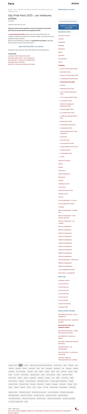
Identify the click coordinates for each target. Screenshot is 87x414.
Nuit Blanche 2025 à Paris (67, 124)
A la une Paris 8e (63, 300)
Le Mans (47, 378)
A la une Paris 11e (63, 283)
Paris (11, 3)
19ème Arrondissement (65, 263)
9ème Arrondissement (64, 230)
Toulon (58, 374)
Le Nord (26, 365)
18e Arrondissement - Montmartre (68, 259)
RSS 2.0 (16, 413)
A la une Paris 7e (63, 297)
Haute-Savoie (54, 387)
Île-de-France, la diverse (39, 392)
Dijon (58, 371)
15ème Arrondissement (65, 249)
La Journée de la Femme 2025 (69, 78)
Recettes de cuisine (43, 381)
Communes (32, 368)
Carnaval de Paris (65, 150)
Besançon (40, 378)
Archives (62, 85)
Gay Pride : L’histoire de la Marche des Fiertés (21, 64)
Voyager (71, 381)
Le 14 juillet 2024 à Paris (67, 112)
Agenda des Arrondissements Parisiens (41, 365)
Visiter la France (24, 384)
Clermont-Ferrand (67, 374)
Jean (24, 24)
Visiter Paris (61, 170)
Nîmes (53, 371)
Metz (75, 384)
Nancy (10, 387)
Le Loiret (45, 387)
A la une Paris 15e (63, 290)
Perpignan (68, 368)
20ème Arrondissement (65, 266)
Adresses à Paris (63, 193)
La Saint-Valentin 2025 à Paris (69, 146)
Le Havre (16, 374)
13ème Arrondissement (65, 243)
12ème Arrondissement (65, 239)
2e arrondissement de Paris (66, 203)
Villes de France (13, 384)
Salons (60, 52)
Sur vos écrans (51, 374)
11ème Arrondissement (65, 236)
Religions (21, 381)
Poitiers (29, 387)
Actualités (11, 371)
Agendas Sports (34, 374)
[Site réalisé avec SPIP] (77, 409)
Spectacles (61, 49)
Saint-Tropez (12, 378)
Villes (38, 368)
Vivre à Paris (62, 187)
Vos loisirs (61, 55)
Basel (26, 401)
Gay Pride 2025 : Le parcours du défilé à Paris (21, 60)
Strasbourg (57, 368)
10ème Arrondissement (65, 233)
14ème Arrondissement (65, 246)
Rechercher (40, 384)
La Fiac (62, 156)
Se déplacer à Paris (63, 183)
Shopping (61, 45)
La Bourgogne (63, 387)
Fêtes (65, 365)
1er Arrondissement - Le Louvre (67, 200)
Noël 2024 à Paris (65, 72)
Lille (63, 368)
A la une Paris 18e (63, 293)
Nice (42, 368)
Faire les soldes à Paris (66, 109)
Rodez (72, 378)
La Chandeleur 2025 (66, 153)
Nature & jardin (13, 381)
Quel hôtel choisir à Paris (65, 190)
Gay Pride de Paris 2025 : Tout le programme (21, 58)
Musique (75, 368)
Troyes (39, 387)
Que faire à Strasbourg (28, 398)
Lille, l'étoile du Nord (14, 398)
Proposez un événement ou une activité (68, 27)
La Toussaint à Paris (66, 100)
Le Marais (61, 207)
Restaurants (61, 177)
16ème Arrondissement (65, 253)
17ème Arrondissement (65, 256)
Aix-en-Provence (21, 371)
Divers (43, 374)
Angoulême (33, 378)
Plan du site (11, 411)
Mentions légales (21, 411)
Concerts (61, 39)
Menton (26, 378)
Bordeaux (18, 368)
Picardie (22, 387)
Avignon (47, 371)
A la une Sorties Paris (64, 303)
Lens (53, 378)
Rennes (70, 371)
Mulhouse (63, 371)
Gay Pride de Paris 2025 (30, 9)
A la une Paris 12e (63, 287)
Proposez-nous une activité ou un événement (57, 411)
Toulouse (11, 368)
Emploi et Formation (64, 160)
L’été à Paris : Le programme (66, 273)
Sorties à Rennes (63, 395)
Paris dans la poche (64, 35)
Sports (60, 62)
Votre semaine (62, 58)
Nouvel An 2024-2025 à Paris (68, 68)
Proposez (55, 384)
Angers (41, 371)
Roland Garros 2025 (66, 121)
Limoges (69, 384)
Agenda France (13, 365)
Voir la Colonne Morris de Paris (68, 21)
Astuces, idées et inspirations (58, 381)
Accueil (10, 9)
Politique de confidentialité (35, 411)
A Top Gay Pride (63, 307)
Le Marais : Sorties (63, 280)
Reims (58, 378)
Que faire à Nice (41, 398)
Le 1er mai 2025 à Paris (67, 143)
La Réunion (62, 384)
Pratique (60, 180)
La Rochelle (72, 387)
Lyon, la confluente (53, 392)
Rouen (10, 374)
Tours (34, 387)
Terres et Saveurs (31, 381)
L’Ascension (63, 136)
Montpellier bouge (14, 395)
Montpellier (49, 368)
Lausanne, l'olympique (69, 398)
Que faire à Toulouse (26, 395)
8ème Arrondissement (64, 226)
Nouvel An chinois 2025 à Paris (69, 75)
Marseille (70, 365)
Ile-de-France (58, 365)
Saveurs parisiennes (64, 174)
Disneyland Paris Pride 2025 (16, 62)
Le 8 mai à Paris (64, 140)
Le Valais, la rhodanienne (16, 401)
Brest (75, 371)
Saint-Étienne (25, 374)
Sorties (60, 164)
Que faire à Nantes (51, 395)
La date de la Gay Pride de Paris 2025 (19, 56)
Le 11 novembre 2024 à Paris (68, 97)
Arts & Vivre (65, 378)
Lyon (76, 365)
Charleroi (48, 384)
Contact (10, 413)
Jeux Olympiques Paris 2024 (66, 269)
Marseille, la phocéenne (66, 392)
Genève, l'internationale (54, 398)
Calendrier (20, 9)
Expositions (61, 42)
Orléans (16, 387)
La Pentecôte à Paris (66, 128)
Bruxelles (33, 384)
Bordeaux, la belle (39, 395)
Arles (35, 371)
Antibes (20, 378)
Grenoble (30, 371)
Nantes (25, 368)
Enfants (60, 167)
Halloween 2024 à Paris (67, 88)
